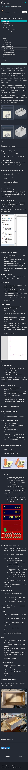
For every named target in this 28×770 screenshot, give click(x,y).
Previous (7, 756)
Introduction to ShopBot (11, 18)
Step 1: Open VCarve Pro (8, 25)
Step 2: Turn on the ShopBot (8, 50)
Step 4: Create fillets (7, 33)
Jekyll (15, 767)
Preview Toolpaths (7, 42)
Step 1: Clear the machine (8, 48)
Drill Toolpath (6, 38)
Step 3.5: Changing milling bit (9, 54)
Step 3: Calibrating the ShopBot (9, 52)
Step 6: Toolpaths (6, 36)
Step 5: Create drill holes (7, 34)
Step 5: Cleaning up (6, 61)
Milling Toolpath (6, 40)
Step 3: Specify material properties (10, 29)
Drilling (4, 58)
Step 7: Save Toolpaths (7, 44)
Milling (4, 60)
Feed (14, 765)
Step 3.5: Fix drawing (7, 31)
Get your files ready (6, 23)
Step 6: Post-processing (7, 63)
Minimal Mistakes (20, 767)
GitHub (8, 765)
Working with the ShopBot (7, 46)
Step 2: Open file (6, 27)
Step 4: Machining (6, 56)
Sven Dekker (7, 2)
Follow (24, 12)
